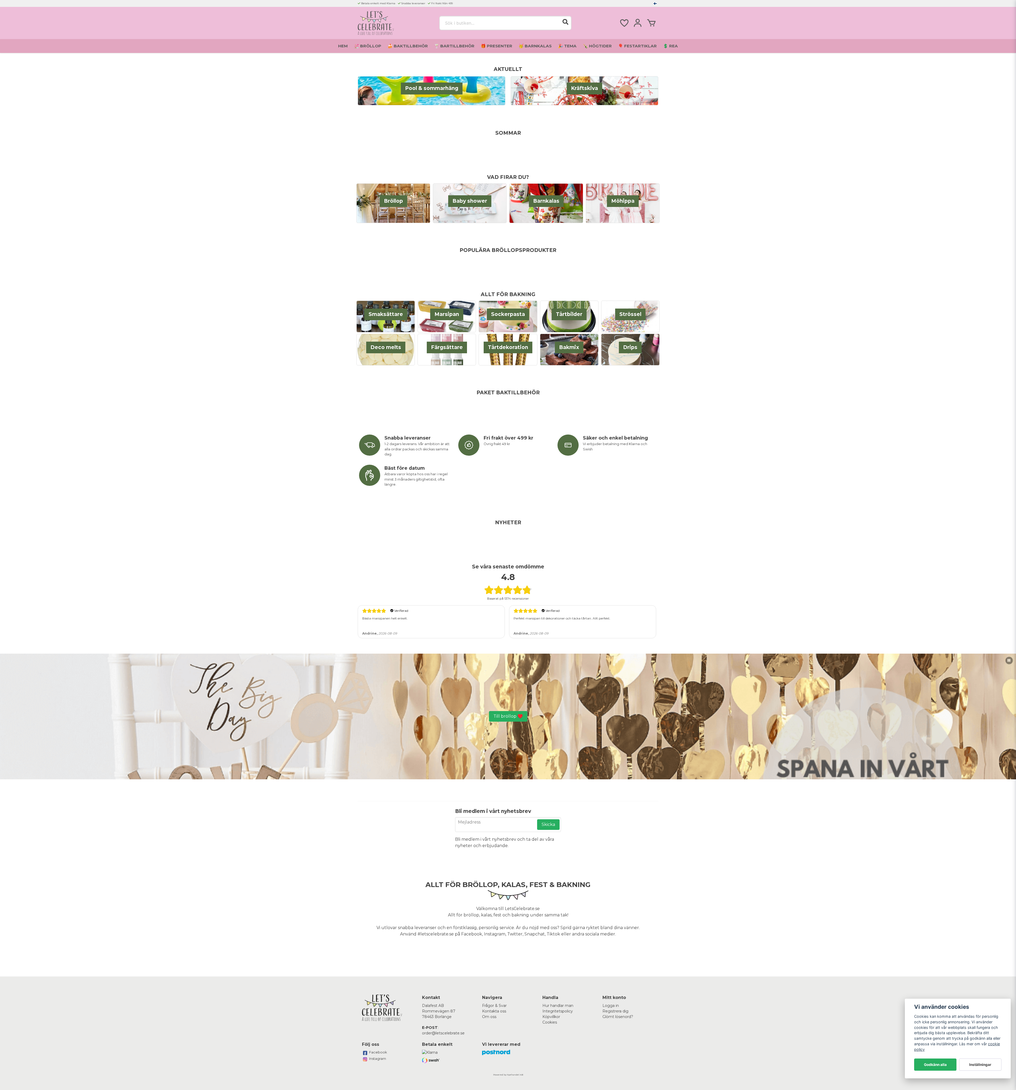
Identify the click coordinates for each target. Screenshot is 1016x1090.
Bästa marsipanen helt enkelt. (385, 618)
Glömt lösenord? (617, 1016)
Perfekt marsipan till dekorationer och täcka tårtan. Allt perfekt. (562, 618)
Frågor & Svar (494, 1005)
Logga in (610, 1005)
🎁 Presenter (496, 45)
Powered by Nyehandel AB (508, 1074)
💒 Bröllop (367, 45)
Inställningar (980, 1064)
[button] (655, 3)
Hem (343, 45)
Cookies (549, 1022)
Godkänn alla (935, 1064)
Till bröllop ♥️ (508, 716)
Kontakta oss (494, 1011)
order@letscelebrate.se (443, 1033)
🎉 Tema (567, 45)
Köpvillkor (551, 1016)
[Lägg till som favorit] (624, 23)
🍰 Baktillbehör (408, 45)
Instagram (377, 1058)
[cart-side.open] (651, 23)
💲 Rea (670, 45)
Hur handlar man (557, 1005)
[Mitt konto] (638, 23)
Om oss (489, 1016)
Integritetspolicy (557, 1011)
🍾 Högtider (597, 45)
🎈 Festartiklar (637, 45)
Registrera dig (615, 1011)
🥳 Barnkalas (535, 45)
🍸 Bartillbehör (454, 45)
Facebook (378, 1052)
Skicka (548, 824)
